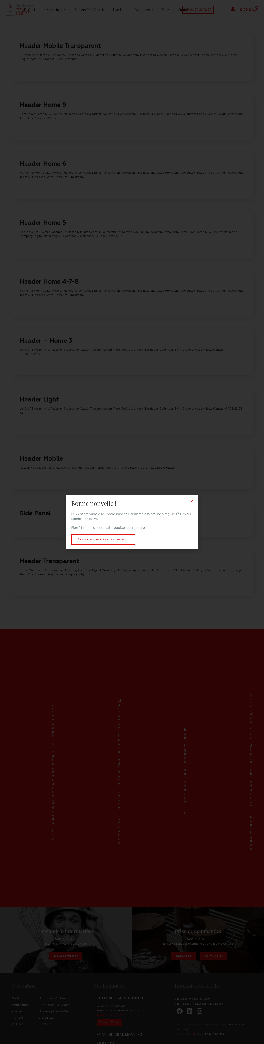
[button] (192, 500)
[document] (132, 522)
